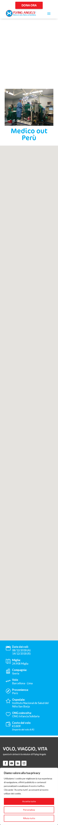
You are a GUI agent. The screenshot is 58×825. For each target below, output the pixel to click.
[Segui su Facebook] (5, 763)
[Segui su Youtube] (11, 763)
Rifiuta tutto (29, 818)
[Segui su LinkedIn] (17, 763)
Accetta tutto (29, 801)
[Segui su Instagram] (23, 763)
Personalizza (29, 809)
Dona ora (29, 5)
